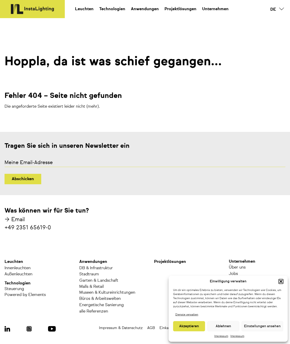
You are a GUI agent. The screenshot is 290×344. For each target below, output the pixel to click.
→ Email (15, 219)
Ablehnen (223, 326)
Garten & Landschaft (98, 281)
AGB (151, 328)
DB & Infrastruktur (96, 268)
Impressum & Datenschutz (121, 328)
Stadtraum (89, 274)
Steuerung (14, 289)
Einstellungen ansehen (262, 326)
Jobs (233, 274)
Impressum (221, 336)
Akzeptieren (189, 326)
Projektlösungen (180, 9)
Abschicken (23, 179)
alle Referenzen (93, 311)
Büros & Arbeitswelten (100, 299)
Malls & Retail (91, 287)
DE (273, 9)
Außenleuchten (18, 274)
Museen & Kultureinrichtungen (107, 293)
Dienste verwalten (186, 314)
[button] (281, 281)
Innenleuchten (18, 268)
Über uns (237, 267)
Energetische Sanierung (101, 305)
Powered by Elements (25, 295)
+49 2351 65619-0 (28, 227)
